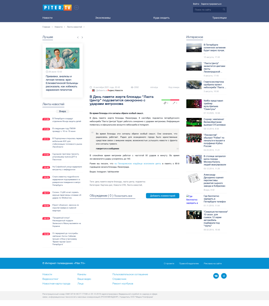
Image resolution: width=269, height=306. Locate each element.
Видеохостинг (50, 279)
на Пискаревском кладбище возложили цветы (137, 163)
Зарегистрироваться (211, 4)
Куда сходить (161, 17)
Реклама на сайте (213, 263)
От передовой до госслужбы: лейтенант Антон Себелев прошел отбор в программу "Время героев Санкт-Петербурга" (65, 239)
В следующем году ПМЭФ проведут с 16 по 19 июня (64, 129)
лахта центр (128, 182)
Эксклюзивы (103, 17)
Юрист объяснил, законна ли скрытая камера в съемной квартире (65, 208)
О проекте (169, 263)
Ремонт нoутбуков (123, 283)
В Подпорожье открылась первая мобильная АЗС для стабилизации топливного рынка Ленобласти (67, 142)
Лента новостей (134, 185)
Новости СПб (119, 185)
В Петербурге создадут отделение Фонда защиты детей (66, 120)
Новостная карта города (56, 283)
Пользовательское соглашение (130, 274)
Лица (80, 283)
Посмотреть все (123, 195)
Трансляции (219, 17)
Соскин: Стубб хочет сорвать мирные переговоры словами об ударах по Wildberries (66, 195)
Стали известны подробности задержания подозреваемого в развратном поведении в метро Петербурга (66, 180)
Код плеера (174, 87)
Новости (47, 17)
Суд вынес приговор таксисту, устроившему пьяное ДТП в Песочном (65, 157)
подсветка (140, 182)
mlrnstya (154, 87)
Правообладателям (189, 263)
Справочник (119, 279)
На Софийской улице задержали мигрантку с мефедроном (67, 168)
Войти (196, 4)
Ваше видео (84, 279)
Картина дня (106, 185)
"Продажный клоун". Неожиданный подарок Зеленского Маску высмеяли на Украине (66, 221)
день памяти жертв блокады (108, 182)
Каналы (81, 274)
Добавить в (109, 90)
